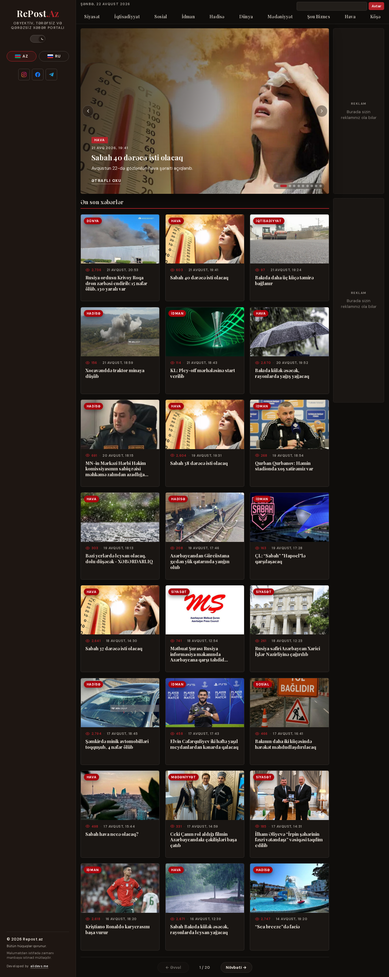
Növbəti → (236, 967)
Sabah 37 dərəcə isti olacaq (113, 648)
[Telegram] (51, 74)
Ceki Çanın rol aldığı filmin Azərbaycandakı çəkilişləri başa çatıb (203, 839)
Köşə (375, 16)
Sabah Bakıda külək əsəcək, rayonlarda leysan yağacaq (199, 929)
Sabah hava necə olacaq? (112, 834)
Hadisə (217, 16)
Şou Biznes (318, 16)
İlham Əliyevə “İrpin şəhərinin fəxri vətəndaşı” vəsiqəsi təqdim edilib (289, 839)
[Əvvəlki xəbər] (88, 111)
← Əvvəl (173, 967)
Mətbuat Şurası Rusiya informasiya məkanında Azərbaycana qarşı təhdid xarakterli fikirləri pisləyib (197, 654)
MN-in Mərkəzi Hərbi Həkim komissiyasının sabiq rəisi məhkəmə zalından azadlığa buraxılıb (115, 468)
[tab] (277, 186)
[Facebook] (37, 74)
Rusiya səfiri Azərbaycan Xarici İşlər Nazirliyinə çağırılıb (287, 651)
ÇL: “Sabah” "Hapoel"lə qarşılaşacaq (280, 558)
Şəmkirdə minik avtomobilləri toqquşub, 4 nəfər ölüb (117, 744)
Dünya (246, 16)
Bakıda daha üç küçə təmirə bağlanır (284, 280)
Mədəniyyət (280, 16)
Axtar (376, 6)
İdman (188, 16)
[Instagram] (24, 74)
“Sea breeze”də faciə (277, 927)
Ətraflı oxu (106, 180)
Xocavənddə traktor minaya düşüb (114, 373)
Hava (350, 16)
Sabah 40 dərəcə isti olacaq (137, 157)
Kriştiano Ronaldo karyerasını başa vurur (117, 929)
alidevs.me (39, 966)
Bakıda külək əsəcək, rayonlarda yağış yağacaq (282, 373)
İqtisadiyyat (126, 16)
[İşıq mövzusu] (37, 39)
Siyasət (92, 16)
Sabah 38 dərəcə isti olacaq (199, 463)
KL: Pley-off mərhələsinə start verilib (202, 373)
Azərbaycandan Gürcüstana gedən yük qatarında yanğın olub (199, 561)
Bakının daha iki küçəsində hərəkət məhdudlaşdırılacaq (285, 744)
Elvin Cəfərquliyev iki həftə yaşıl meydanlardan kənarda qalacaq (204, 744)
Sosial (160, 16)
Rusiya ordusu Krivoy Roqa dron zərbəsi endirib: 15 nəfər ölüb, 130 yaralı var (116, 283)
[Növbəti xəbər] (322, 111)
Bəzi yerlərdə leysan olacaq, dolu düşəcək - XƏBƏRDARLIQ (119, 558)
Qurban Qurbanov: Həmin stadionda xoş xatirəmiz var (284, 466)
